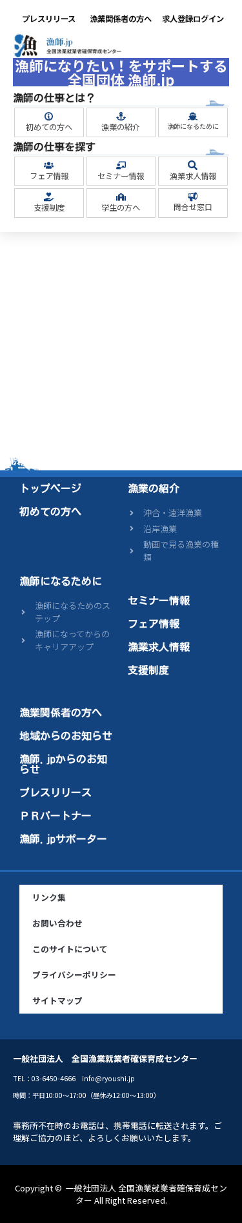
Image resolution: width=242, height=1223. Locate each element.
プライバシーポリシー (74, 974)
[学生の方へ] (121, 197)
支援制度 (49, 207)
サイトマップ (57, 1000)
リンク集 (49, 897)
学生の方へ (120, 207)
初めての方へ (49, 127)
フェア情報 (49, 176)
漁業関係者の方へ (121, 18)
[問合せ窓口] (192, 197)
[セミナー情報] (121, 165)
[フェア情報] (49, 165)
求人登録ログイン (193, 18)
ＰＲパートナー (55, 816)
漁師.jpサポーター (63, 839)
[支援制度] (49, 197)
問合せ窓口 (193, 207)
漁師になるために (193, 126)
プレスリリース (49, 18)
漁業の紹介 (120, 127)
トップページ (50, 488)
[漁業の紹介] (121, 116)
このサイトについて (70, 949)
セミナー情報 (120, 176)
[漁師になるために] (192, 116)
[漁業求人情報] (192, 165)
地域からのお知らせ (65, 736)
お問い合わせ (57, 923)
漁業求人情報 (193, 176)
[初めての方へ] (49, 116)
